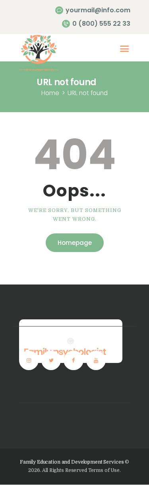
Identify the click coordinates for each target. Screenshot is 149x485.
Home (50, 93)
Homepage (75, 243)
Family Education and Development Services (72, 462)
